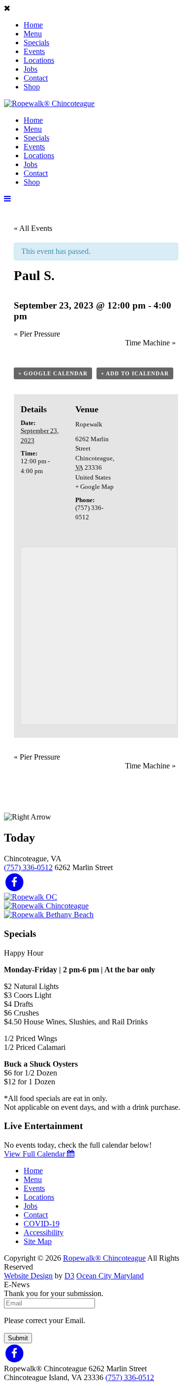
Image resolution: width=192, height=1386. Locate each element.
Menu (33, 33)
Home (33, 25)
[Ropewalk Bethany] (49, 914)
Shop (32, 87)
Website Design (28, 1276)
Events (34, 51)
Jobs (30, 69)
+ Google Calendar (53, 373)
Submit (18, 1338)
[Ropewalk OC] (30, 897)
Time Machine (150, 343)
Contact (36, 78)
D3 (69, 1276)
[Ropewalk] (49, 103)
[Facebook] (14, 881)
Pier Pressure (37, 334)
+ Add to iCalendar (135, 373)
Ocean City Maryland (110, 1276)
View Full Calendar (35, 1154)
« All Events (33, 228)
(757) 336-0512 (28, 867)
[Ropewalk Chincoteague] (46, 906)
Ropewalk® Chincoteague (104, 1258)
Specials (36, 42)
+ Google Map (94, 486)
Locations (39, 60)
